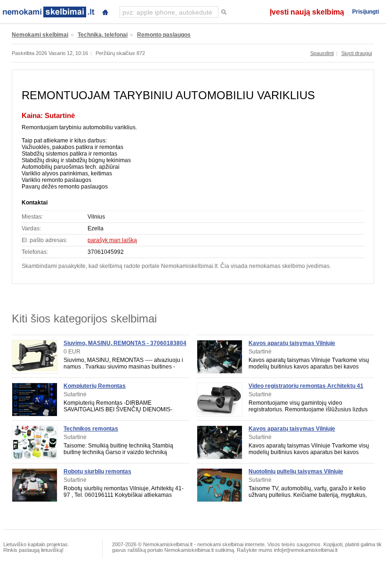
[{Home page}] (105, 11)
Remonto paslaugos (164, 34)
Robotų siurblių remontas (97, 471)
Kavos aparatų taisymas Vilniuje (292, 343)
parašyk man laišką (112, 240)
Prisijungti (365, 11)
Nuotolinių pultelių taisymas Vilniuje (296, 471)
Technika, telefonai (103, 34)
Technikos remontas (91, 428)
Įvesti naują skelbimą (307, 12)
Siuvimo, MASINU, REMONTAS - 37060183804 (125, 343)
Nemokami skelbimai (40, 34)
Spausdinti (322, 53)
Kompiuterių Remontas (95, 386)
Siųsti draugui (356, 53)
